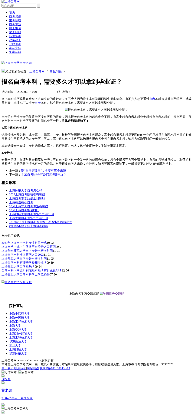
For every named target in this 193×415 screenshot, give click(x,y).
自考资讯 (15, 16)
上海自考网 (36, 71)
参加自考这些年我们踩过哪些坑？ (43, 174)
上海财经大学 (18, 349)
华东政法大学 (18, 341)
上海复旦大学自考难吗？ (18, 266)
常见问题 (15, 32)
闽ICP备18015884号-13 (55, 368)
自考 (152, 98)
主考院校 (15, 20)
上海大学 (15, 325)
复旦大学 (15, 345)
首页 (12, 12)
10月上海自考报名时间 (24, 210)
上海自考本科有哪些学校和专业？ (24, 262)
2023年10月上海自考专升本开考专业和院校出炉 (40, 222)
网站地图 (33, 368)
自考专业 (15, 24)
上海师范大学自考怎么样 (25, 190)
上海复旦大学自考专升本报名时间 (24, 258)
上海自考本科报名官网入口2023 (23, 254)
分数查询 (15, 44)
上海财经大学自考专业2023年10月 (31, 214)
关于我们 (8, 368)
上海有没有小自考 (21, 202)
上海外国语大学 (19, 317)
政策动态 (15, 40)
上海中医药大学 (19, 313)
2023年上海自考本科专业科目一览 (24, 242)
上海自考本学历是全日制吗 (27, 198)
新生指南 (15, 36)
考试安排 (15, 48)
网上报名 (15, 28)
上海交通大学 (18, 329)
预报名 (6, 379)
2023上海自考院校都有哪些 (27, 194)
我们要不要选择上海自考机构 (28, 226)
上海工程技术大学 (21, 321)
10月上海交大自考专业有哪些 (28, 206)
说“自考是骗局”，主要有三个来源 (43, 170)
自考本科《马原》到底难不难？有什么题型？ (32, 270)
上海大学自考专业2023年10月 (28, 218)
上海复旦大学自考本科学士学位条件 (26, 274)
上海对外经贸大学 (21, 333)
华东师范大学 (18, 353)
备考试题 (15, 52)
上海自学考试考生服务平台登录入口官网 (29, 246)
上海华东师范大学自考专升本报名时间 (27, 250)
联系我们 (20, 368)
